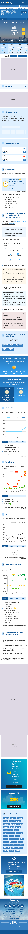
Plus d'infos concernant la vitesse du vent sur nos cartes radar (15, 558)
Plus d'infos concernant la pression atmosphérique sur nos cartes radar (14, 626)
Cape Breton (6, 824)
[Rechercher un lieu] (23, 3)
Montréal (6, 836)
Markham (12, 833)
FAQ (5, 916)
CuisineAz (7, 928)
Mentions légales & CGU (11, 911)
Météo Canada (10, 8)
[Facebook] (6, 906)
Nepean (11, 836)
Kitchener (6, 830)
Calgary (11, 821)
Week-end (23, 19)
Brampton (13, 818)
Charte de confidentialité (11, 909)
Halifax (12, 827)
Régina (22, 839)
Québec (16, 839)
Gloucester (6, 827)
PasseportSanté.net (21, 926)
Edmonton (20, 824)
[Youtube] (14, 906)
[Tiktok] (18, 906)
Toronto (13, 847)
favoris (24, 12)
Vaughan (6, 850)
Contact (21, 911)
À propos (21, 909)
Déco (14, 926)
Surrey (21, 844)
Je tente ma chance (14, 806)
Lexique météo (11, 916)
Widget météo (21, 914)
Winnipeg (18, 850)
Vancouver (19, 847)
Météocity (3, 8)
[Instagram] (22, 906)
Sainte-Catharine (7, 844)
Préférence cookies (14, 918)
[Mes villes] (20, 3)
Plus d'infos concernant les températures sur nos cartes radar (15, 508)
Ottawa (11, 839)
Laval (11, 830)
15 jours (10, 19)
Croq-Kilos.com (14, 928)
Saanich (20, 841)
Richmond (6, 841)
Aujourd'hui (3, 19)
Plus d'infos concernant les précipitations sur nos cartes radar (15, 455)
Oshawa (5, 839)
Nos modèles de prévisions (9, 914)
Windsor (11, 850)
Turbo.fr (21, 928)
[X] (10, 906)
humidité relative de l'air (10, 281)
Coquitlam (13, 824)
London (16, 830)
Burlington (20, 818)
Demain (16, 19)
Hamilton (18, 827)
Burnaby (5, 821)
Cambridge (17, 821)
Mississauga (19, 833)
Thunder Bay (6, 847)
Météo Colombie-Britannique (21, 8)
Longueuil (6, 833)
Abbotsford (6, 818)
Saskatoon (15, 844)
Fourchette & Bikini (7, 926)
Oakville (17, 836)
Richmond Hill (13, 841)
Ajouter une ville (24, 6)
